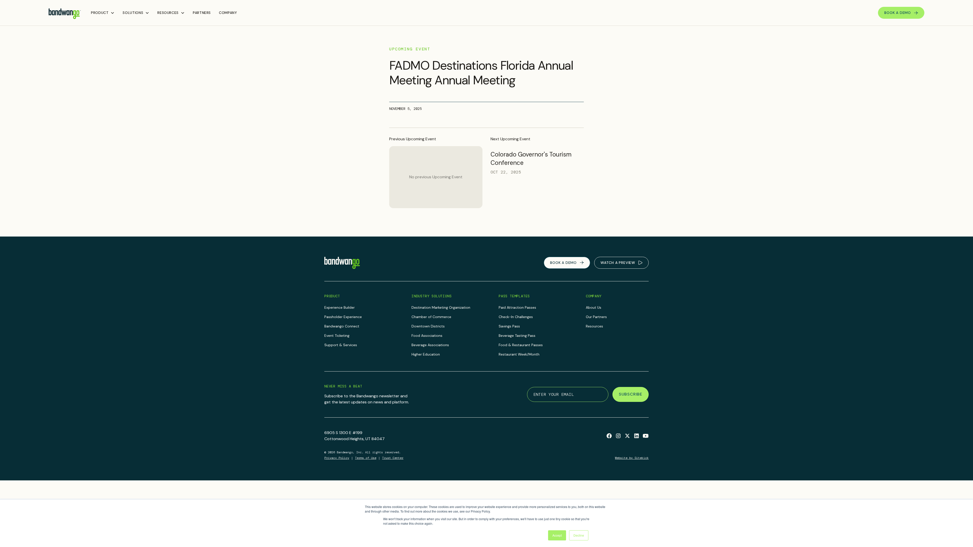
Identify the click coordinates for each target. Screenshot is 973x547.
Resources (594, 326)
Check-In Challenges (516, 317)
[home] (65, 12)
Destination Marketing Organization (440, 307)
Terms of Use (365, 458)
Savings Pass (509, 326)
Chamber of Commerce (431, 317)
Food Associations (426, 335)
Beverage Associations (430, 345)
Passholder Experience (343, 317)
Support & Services (340, 345)
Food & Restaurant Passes (521, 345)
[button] (103, 13)
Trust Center (392, 458)
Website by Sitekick (632, 458)
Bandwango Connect (341, 326)
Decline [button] (578, 535)
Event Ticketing (336, 335)
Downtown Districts (428, 326)
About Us (593, 307)
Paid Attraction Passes (517, 307)
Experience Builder (339, 307)
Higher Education (425, 354)
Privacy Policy (336, 458)
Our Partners (596, 317)
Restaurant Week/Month (519, 354)
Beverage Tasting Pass (517, 335)
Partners (202, 12)
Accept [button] (557, 535)
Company (228, 12)
